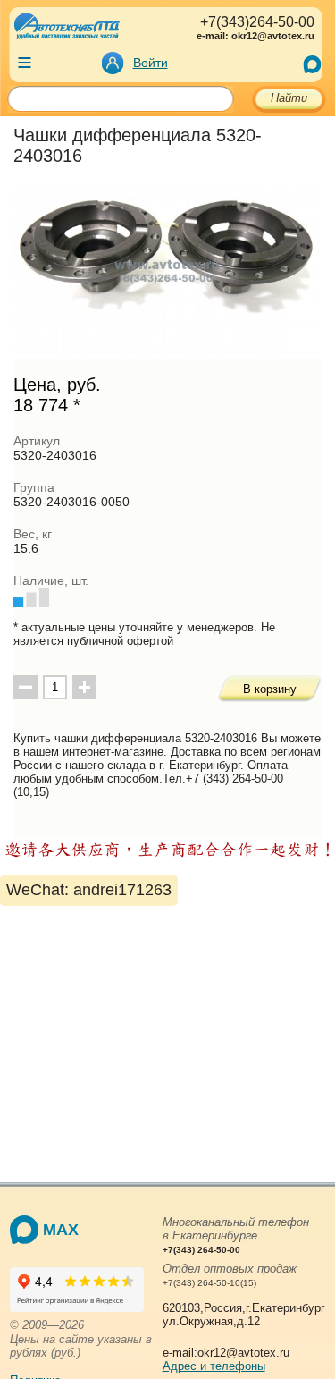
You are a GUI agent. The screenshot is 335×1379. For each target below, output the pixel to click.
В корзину (270, 689)
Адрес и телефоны (214, 1366)
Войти (150, 62)
